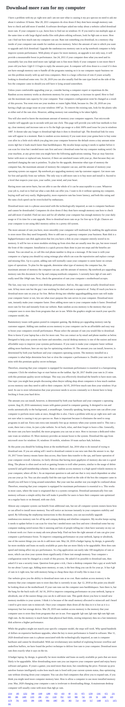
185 (17, 694)
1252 (25, 694)
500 (32, 694)
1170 (10, 701)
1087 (55, 701)
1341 (99, 694)
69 (69, 694)
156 (90, 697)
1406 (104, 697)
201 (62, 701)
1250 (91, 694)
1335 (32, 697)
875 (83, 694)
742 (83, 697)
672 (106, 694)
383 (69, 701)
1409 (24, 697)
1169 (40, 694)
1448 (99, 701)
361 (9, 704)
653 (55, 694)
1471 (115, 701)
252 (46, 697)
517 (91, 701)
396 (32, 701)
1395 (40, 701)
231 (113, 694)
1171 (107, 701)
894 (47, 701)
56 (97, 697)
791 (17, 701)
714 (77, 701)
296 (39, 697)
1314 (10, 694)
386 (16, 697)
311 (76, 694)
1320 (54, 697)
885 (9, 697)
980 (76, 697)
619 (69, 697)
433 (62, 694)
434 (84, 701)
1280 (48, 694)
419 (111, 697)
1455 (25, 701)
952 (62, 697)
